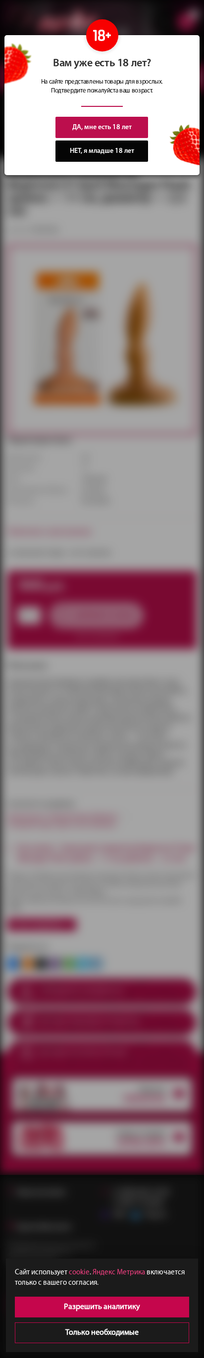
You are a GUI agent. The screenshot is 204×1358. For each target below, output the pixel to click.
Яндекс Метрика (119, 1272)
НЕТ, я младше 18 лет (102, 151)
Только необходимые (102, 1333)
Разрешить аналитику (102, 1307)
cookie (79, 1272)
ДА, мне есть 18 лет (102, 127)
